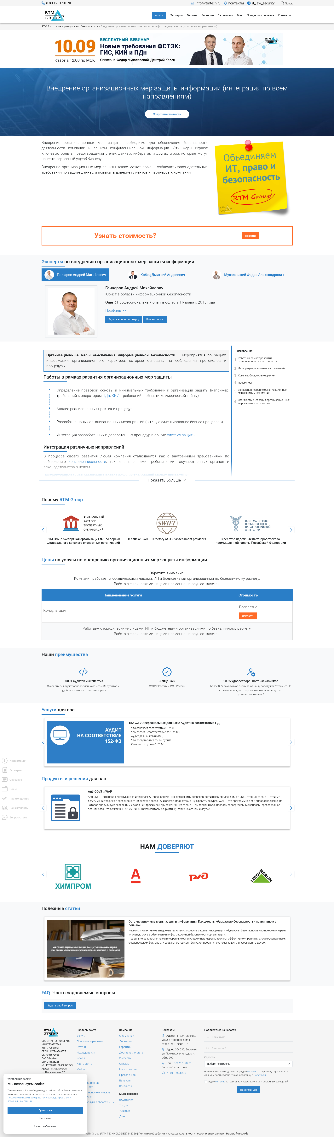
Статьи (81, 1046)
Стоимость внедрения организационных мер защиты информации (262, 401)
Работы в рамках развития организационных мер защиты (255, 360)
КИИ (115, 396)
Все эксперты (155, 319)
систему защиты (181, 435)
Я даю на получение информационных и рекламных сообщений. (248, 1081)
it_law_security (263, 3)
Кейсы (81, 1058)
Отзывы (124, 1063)
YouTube (124, 1110)
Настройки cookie (237, 1133)
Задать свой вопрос (60, 1005)
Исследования (86, 1052)
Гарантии (125, 1046)
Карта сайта (84, 1063)
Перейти (250, 235)
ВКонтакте (126, 1099)
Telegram (124, 1105)
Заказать (248, 615)
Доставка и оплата (131, 1052)
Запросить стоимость (167, 114)
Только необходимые (45, 1126)
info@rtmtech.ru (208, 3)
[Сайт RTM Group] (55, 15)
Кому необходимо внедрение (254, 375)
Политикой (260, 1075)
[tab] (75, 274)
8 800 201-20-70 (58, 3)
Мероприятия (128, 1069)
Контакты (236, 3)
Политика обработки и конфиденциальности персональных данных (181, 1133)
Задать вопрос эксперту (123, 319)
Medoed (81, 1069)
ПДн (106, 396)
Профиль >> (115, 310)
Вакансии (125, 1080)
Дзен (122, 1116)
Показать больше (164, 480)
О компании (126, 1035)
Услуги (81, 1035)
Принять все (45, 1110)
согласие (252, 1071)
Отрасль (209, 1057)
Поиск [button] (288, 3)
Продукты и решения (90, 1041)
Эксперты (125, 1058)
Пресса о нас (127, 1074)
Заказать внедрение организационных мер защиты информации (260, 391)
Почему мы (243, 382)
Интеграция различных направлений (259, 368)
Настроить (45, 1118)
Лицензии (125, 1041)
